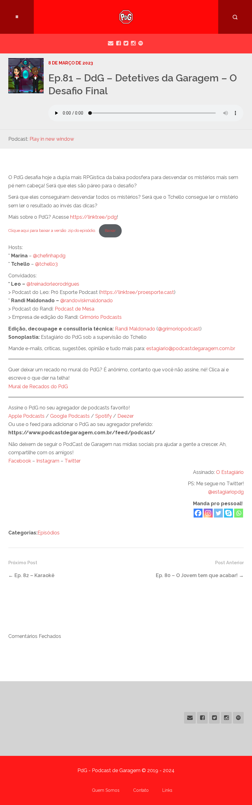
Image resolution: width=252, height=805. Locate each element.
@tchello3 (46, 264)
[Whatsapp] (238, 513)
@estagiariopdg (226, 492)
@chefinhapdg (49, 256)
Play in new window (52, 139)
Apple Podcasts (26, 416)
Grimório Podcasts (101, 317)
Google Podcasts (70, 416)
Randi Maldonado (135, 329)
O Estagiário (230, 472)
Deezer (125, 416)
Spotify (103, 416)
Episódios (48, 533)
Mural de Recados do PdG (38, 386)
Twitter (73, 461)
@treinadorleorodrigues (52, 284)
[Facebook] (198, 513)
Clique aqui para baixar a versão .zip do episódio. (52, 230)
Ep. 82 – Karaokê (34, 575)
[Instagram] (208, 513)
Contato (141, 790)
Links (167, 790)
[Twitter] (218, 513)
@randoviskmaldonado (86, 300)
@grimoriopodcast (179, 329)
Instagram (47, 461)
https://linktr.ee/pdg (93, 217)
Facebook (19, 461)
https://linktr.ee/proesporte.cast (137, 292)
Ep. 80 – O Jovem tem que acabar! (197, 575)
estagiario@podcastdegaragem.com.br (190, 348)
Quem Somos (106, 790)
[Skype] (228, 513)
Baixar (110, 230)
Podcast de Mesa (74, 309)
